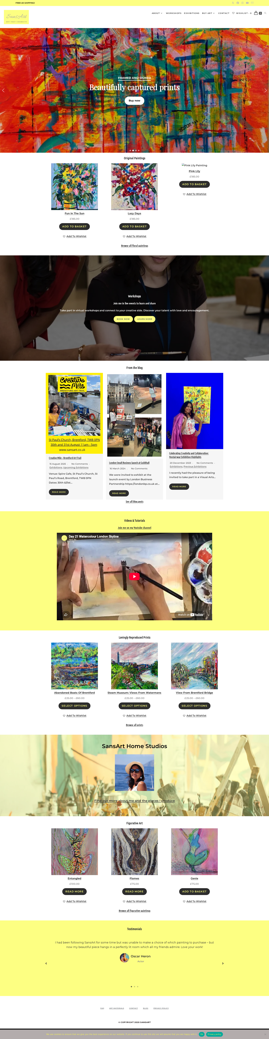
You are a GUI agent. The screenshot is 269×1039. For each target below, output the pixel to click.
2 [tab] (134, 986)
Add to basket (74, 226)
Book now (123, 319)
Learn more (144, 319)
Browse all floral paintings (134, 245)
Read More (59, 492)
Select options (74, 705)
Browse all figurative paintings (134, 910)
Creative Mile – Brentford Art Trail (65, 457)
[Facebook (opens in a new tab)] (237, 3)
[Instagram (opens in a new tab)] (242, 3)
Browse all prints (134, 725)
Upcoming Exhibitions (75, 467)
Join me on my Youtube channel (134, 527)
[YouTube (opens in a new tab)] (247, 3)
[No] (265, 1034)
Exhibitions (56, 467)
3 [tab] (137, 986)
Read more (74, 891)
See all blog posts (134, 501)
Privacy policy (214, 1034)
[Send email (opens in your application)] (251, 3)
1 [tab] (131, 986)
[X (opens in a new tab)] (233, 3)
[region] (134, 90)
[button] (134, 90)
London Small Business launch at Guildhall (129, 462)
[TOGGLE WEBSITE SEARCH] (265, 13)
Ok (201, 1034)
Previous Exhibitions (195, 466)
